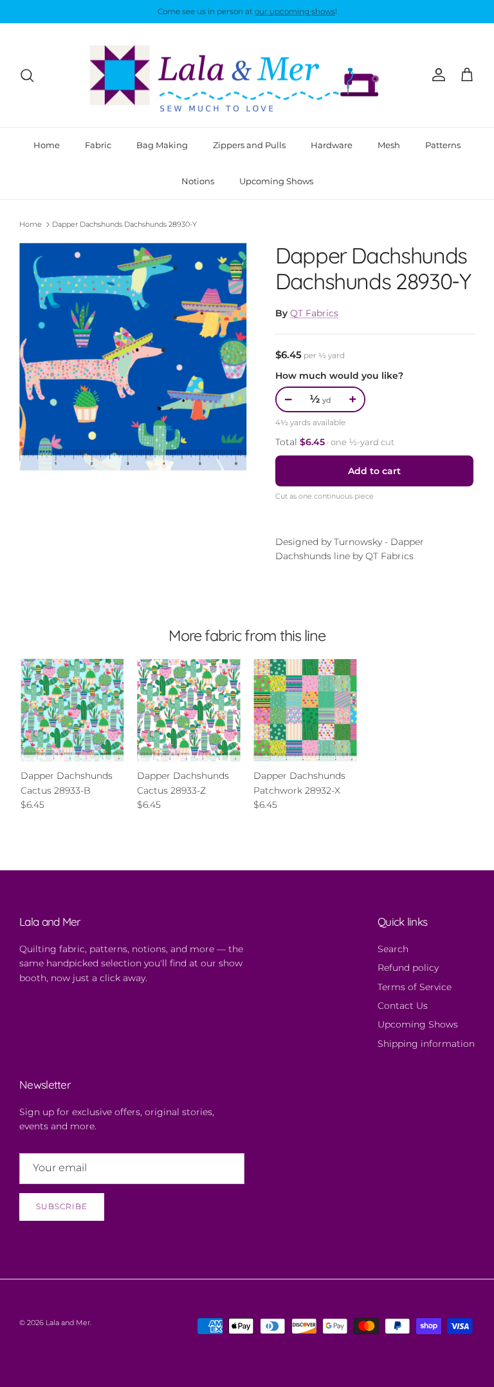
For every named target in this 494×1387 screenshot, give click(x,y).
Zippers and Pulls (249, 145)
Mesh (389, 145)
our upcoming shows (295, 11)
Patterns (443, 145)
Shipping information (426, 1043)
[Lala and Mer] (247, 75)
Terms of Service (415, 987)
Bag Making (162, 145)
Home (46, 145)
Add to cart (374, 471)
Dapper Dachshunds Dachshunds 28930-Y (124, 224)
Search (393, 949)
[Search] (27, 75)
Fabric (98, 145)
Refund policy (408, 967)
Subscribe (61, 1206)
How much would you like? (339, 375)
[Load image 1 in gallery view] (133, 357)
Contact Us (403, 1005)
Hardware (331, 145)
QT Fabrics (314, 313)
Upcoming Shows (276, 181)
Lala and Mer (68, 1322)
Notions (197, 181)
